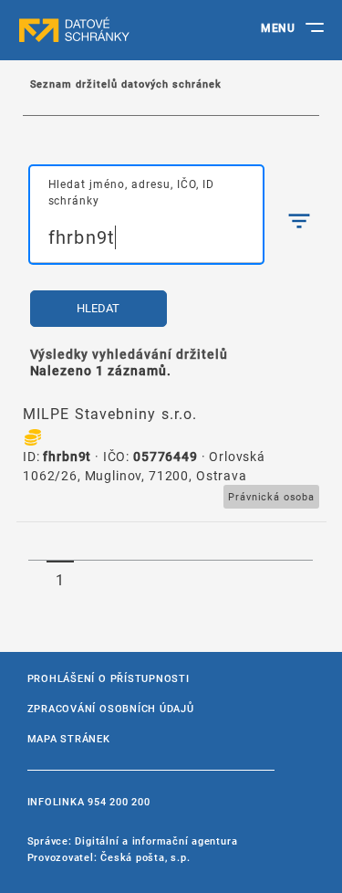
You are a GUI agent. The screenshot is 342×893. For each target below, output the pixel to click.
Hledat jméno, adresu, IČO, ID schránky (131, 183)
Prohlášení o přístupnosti (108, 678)
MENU (278, 27)
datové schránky (109, 30)
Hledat (98, 308)
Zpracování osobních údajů (110, 708)
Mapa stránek (68, 738)
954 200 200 (119, 801)
